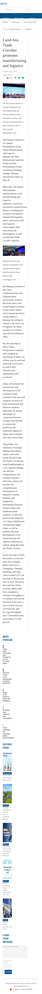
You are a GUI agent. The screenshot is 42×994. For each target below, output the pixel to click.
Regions (7, 30)
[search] (28, 9)
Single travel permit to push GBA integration (6, 697)
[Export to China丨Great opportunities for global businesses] (7, 832)
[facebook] (15, 78)
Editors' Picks (7, 746)
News (32, 18)
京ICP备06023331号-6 (21, 986)
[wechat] (23, 78)
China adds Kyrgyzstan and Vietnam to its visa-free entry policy (7, 656)
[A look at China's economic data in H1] (7, 908)
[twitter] (19, 78)
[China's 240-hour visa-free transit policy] (7, 761)
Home (6, 18)
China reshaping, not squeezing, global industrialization (7, 733)
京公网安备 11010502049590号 (22, 989)
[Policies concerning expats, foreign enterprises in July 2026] (7, 869)
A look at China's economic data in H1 (7, 924)
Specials (7, 24)
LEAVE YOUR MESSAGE (8, 939)
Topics (21, 24)
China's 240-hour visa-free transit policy (7, 778)
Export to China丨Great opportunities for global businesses (7, 678)
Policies (19, 18)
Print (10, 78)
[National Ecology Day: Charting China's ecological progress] (7, 793)
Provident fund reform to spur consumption (7, 714)
